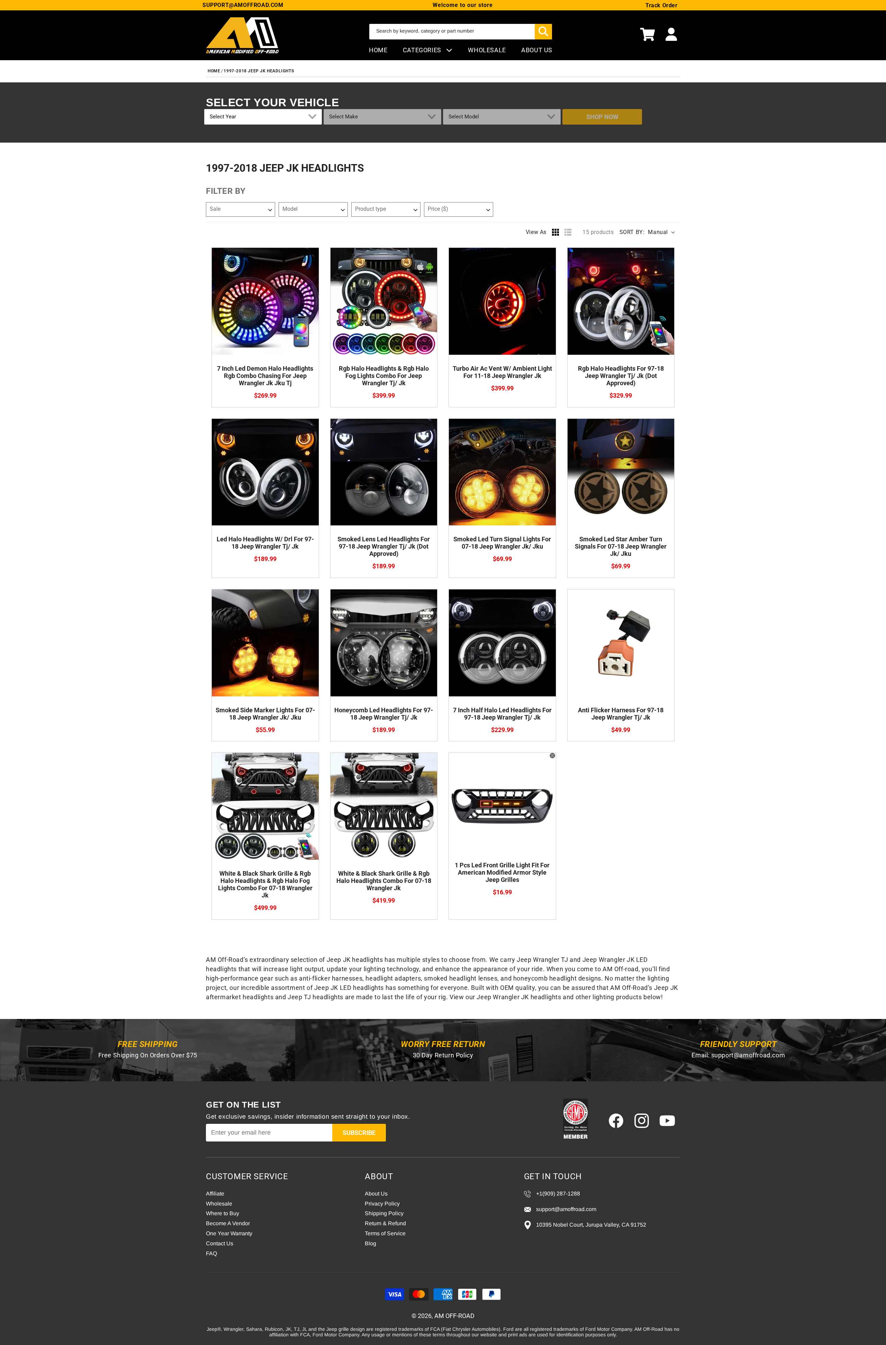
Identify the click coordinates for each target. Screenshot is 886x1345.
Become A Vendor (228, 1223)
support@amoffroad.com (748, 1055)
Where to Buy (222, 1213)
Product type (370, 209)
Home (378, 50)
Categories (423, 50)
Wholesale (219, 1204)
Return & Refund (385, 1223)
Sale (215, 209)
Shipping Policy (384, 1213)
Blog (370, 1243)
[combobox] (460, 31)
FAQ (211, 1253)
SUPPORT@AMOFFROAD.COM (242, 5)
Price (438, 209)
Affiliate (215, 1194)
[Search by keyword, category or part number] (543, 31)
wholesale (487, 50)
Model (290, 209)
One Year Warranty (229, 1233)
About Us (376, 1194)
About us (536, 50)
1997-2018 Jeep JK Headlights (259, 71)
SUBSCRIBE (359, 1132)
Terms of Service (385, 1233)
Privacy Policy (382, 1204)
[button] (647, 35)
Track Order (661, 5)
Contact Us (219, 1243)
